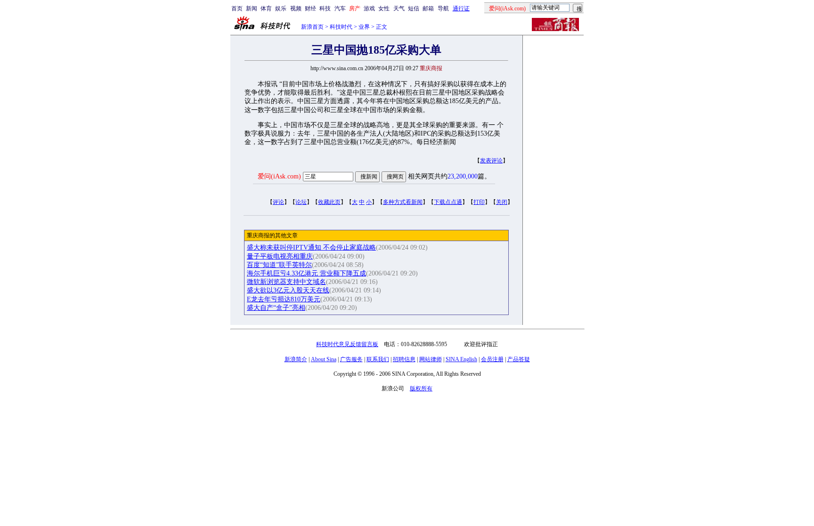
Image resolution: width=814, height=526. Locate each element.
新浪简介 (296, 359)
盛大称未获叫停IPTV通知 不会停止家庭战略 (311, 247)
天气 (399, 8)
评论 (278, 202)
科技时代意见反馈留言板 (347, 344)
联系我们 (377, 359)
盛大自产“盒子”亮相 (276, 307)
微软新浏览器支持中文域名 (286, 281)
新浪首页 (312, 27)
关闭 (501, 202)
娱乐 (280, 8)
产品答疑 (518, 359)
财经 (310, 8)
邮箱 (428, 8)
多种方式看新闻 (403, 202)
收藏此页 (329, 202)
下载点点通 (448, 202)
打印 (479, 202)
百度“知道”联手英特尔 (279, 264)
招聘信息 (404, 359)
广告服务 (351, 359)
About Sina (323, 359)
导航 (443, 8)
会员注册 (492, 359)
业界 (364, 27)
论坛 (301, 202)
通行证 (461, 8)
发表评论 (491, 160)
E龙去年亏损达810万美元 (283, 299)
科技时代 (341, 27)
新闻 (251, 8)
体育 (266, 8)
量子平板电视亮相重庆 (280, 256)
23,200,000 (463, 176)
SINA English (461, 359)
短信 (413, 8)
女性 (384, 8)
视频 (295, 8)
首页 (237, 8)
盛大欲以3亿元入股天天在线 (288, 290)
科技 (325, 8)
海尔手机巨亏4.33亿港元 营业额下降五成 (306, 273)
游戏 (369, 8)
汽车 (340, 8)
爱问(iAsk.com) (279, 176)
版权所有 (421, 388)
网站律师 (430, 359)
